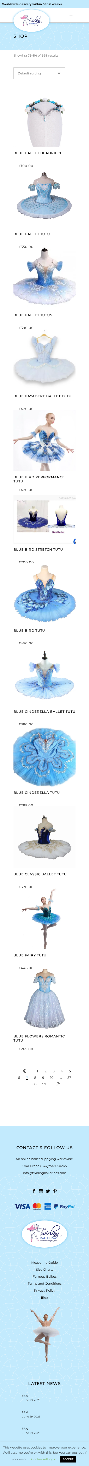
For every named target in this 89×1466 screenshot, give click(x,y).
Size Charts (44, 1269)
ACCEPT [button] (68, 1459)
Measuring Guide (44, 1262)
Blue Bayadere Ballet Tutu (42, 396)
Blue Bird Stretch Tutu (38, 550)
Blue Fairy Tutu (30, 955)
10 (52, 1078)
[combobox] (39, 73)
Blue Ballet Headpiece (38, 153)
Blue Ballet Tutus (32, 315)
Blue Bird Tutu (29, 631)
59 (44, 1084)
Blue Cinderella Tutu (36, 793)
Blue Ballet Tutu (31, 234)
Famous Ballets (45, 1276)
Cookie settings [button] (43, 1459)
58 (34, 1084)
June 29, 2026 (31, 1400)
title (25, 1396)
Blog (44, 1297)
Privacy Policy (44, 1290)
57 (69, 1078)
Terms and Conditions (44, 1283)
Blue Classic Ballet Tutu (40, 874)
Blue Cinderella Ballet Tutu (44, 712)
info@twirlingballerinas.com (44, 1173)
